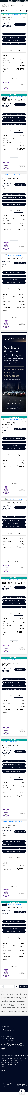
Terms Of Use (11, 1085)
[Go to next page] (13, 986)
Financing (17, 1055)
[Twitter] (9, 1044)
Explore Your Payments (13, 34)
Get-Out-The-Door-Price (20, 24)
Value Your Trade (13, 40)
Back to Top (23, 986)
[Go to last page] (16, 986)
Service (11, 1055)
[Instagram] (6, 1044)
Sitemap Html (19, 1085)
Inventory (4, 1055)
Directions (23, 1060)
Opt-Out (27, 1085)
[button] (24, 16)
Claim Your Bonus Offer (13, 44)
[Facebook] (3, 1044)
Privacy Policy (7, 1085)
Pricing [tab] (18, 50)
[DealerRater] (22, 1044)
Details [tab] (10, 50)
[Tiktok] (16, 1044)
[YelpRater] (19, 1044)
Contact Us (8, 1030)
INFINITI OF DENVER (3, 1085)
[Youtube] (12, 1044)
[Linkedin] (3, 1048)
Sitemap (15, 1084)
